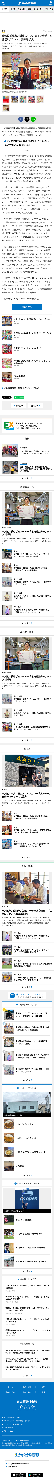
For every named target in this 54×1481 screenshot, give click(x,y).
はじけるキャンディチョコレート (38, 46)
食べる (13, 9)
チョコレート (29, 43)
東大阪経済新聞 (27, 3)
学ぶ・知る (49, 9)
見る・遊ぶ (21, 9)
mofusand (6, 48)
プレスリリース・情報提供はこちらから (17, 1421)
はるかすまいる (7, 46)
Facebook (20, 1407)
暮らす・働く (38, 9)
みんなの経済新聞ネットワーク (27, 1455)
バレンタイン (12, 43)
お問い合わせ (8, 1428)
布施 (4, 43)
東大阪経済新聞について (12, 1417)
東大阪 (20, 43)
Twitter (27, 1407)
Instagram (33, 1407)
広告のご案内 (8, 1431)
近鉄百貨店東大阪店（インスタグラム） (22, 388)
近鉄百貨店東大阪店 (41, 43)
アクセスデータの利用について (14, 1424)
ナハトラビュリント (20, 46)
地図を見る (27, 307)
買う (29, 9)
